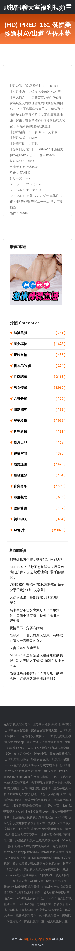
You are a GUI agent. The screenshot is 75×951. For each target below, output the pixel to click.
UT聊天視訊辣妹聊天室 (27, 805)
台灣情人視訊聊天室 (49, 910)
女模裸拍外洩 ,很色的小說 (31, 753)
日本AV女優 (39, 366)
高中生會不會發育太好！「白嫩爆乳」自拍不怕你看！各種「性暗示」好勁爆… (36, 615)
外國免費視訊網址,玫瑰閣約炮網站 (37, 840)
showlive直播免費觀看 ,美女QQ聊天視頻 (31, 771)
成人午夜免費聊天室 (56, 892)
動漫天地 (39, 442)
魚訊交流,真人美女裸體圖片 (45, 742)
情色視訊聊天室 (34, 921)
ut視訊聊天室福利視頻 (36, 939)
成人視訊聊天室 (57, 921)
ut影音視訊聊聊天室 (17, 724)
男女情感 (39, 388)
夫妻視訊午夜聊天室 (25, 648)
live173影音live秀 (37, 811)
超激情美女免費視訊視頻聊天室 (33, 817)
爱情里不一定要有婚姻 (26, 628)
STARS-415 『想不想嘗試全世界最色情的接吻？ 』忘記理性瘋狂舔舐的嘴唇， (37, 572)
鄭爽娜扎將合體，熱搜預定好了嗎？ (36, 559)
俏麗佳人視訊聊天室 (53, 794)
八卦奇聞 (39, 399)
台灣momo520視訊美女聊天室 (24, 898)
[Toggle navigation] (69, 5)
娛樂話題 (39, 464)
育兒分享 (39, 486)
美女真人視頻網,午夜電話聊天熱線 (46, 869)
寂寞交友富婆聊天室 (44, 730)
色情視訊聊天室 (49, 915)
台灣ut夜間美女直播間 (36, 788)
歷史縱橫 (39, 420)
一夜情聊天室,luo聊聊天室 (27, 881)
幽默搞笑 (39, 410)
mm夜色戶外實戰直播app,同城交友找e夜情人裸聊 (37, 765)
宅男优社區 (52, 805)
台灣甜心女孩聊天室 (34, 736)
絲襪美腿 (39, 333)
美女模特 (39, 344)
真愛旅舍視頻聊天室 (37, 800)
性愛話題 (39, 377)
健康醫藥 (39, 508)
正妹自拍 (39, 355)
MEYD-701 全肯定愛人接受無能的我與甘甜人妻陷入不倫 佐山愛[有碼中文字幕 (37, 660)
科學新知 (39, 431)
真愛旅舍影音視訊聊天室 (29, 823)
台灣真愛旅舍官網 (17, 730)
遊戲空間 (39, 453)
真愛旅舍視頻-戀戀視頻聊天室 (52, 724)
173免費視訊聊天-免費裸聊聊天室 (41, 828)
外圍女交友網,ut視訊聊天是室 (50, 759)
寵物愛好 (39, 475)
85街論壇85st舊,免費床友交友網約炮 (36, 863)
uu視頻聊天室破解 (21, 910)
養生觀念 (39, 497)
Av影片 (39, 530)
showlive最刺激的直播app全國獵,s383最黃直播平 (37, 875)
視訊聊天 (39, 519)
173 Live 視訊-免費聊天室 (35, 904)
